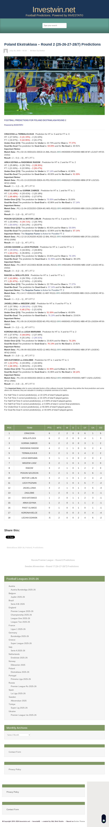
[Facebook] (56, 3)
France (12, 625)
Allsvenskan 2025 (19, 701)
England (12, 607)
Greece (12, 640)
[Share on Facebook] (85, 548)
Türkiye (12, 704)
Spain (11, 690)
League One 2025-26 (20, 618)
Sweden (12, 697)
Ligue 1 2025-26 (18, 629)
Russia (12, 683)
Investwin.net (53, 9)
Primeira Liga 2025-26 (21, 679)
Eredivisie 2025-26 (19, 658)
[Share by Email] (98, 548)
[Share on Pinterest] (94, 548)
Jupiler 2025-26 (18, 597)
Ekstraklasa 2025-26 (15, 548)
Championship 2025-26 (21, 615)
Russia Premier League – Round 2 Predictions (53, 560)
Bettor (42, 51)
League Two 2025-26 (20, 622)
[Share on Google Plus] (90, 548)
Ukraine (12, 711)
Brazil (11, 600)
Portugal (12, 675)
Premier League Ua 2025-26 (23, 715)
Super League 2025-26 (21, 643)
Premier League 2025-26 (22, 611)
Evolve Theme (79, 821)
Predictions (38, 548)
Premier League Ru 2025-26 (23, 686)
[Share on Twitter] (81, 548)
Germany (13, 633)
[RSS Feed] (52, 3)
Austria (12, 586)
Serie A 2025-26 (18, 650)
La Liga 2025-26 (18, 693)
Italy (10, 647)
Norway (12, 661)
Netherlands (14, 654)
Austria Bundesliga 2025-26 (23, 590)
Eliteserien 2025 (18, 665)
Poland (28, 548)
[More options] (103, 548)
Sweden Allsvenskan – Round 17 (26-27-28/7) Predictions (52, 566)
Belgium (12, 593)
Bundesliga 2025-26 (20, 636)
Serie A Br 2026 (18, 604)
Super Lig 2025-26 (19, 708)
